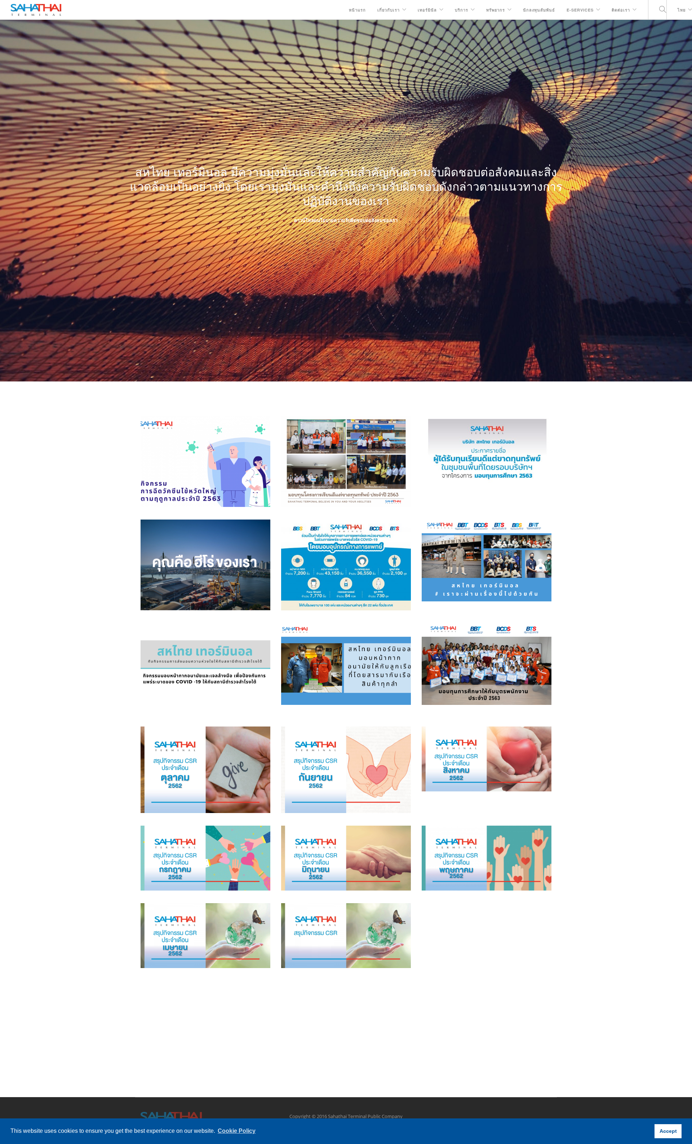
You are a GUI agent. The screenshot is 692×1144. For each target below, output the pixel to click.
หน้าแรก (357, 10)
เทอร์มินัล (427, 10)
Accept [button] (668, 1131)
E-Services (580, 10)
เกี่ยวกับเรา (388, 10)
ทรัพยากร (495, 10)
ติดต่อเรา (621, 10)
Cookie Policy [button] (237, 1131)
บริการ (461, 10)
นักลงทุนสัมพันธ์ (539, 10)
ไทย (682, 10)
